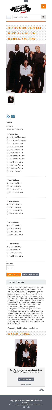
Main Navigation (8, 17)
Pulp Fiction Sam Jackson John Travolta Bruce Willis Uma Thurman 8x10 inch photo (26, 371)
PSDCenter (26, 407)
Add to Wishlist (26, 385)
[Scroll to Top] (42, 391)
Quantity (9, 263)
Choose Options (27, 379)
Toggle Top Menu (26, 1)
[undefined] (26, 92)
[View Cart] (43, 6)
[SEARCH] (43, 17)
